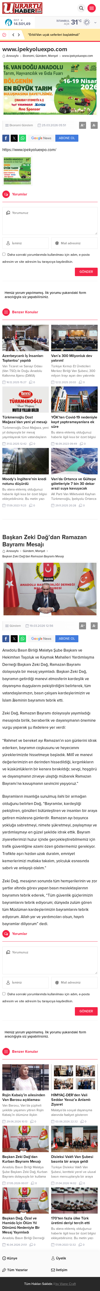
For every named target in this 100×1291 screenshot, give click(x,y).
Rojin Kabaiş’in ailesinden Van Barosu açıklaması (23, 1097)
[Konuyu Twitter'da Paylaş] (14, 138)
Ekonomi (28, 56)
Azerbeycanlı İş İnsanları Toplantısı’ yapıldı (22, 358)
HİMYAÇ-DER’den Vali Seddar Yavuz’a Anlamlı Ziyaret (70, 1100)
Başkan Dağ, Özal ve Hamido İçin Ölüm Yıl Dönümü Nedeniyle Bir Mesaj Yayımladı (21, 1225)
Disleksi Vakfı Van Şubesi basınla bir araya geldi (72, 1159)
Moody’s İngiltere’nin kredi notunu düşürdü (24, 481)
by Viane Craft (65, 1284)
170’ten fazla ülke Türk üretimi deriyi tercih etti (70, 1220)
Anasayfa (12, 56)
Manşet (53, 56)
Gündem (41, 56)
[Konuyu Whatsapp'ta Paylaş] (22, 138)
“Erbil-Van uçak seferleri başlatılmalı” (54, 35)
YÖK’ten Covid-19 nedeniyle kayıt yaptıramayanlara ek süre (74, 422)
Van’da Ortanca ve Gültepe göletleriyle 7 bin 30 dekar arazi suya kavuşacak (73, 484)
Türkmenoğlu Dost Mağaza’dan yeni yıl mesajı (24, 419)
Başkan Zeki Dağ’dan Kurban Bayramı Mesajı (21, 1159)
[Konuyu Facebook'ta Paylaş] (5, 138)
